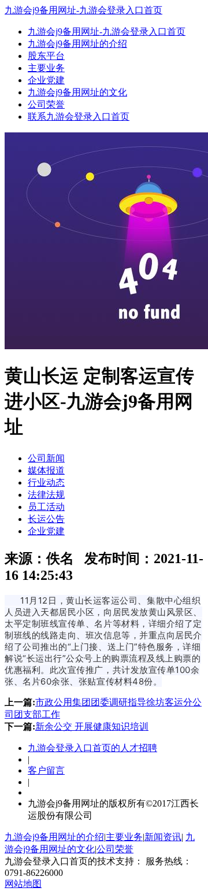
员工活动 (46, 507)
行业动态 (46, 482)
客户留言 (46, 770)
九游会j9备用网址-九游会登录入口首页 (83, 10)
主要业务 (46, 68)
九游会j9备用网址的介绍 (77, 44)
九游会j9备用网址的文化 (77, 92)
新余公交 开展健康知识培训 (91, 726)
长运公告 (46, 519)
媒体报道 (46, 470)
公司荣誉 (46, 104)
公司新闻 (46, 458)
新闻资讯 (162, 837)
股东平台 (46, 56)
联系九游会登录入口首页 (78, 116)
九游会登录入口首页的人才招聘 (92, 748)
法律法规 (46, 495)
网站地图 (23, 884)
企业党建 (46, 80)
